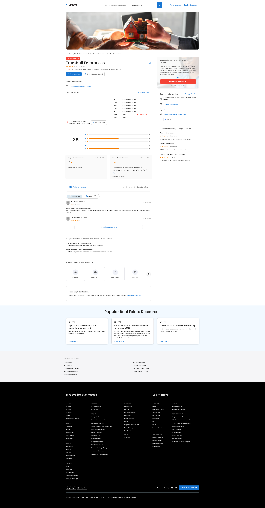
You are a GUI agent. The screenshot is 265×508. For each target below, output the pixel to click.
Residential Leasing (139, 365)
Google (169, 119)
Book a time (156, 415)
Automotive (128, 406)
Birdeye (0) (92, 196)
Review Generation (97, 423)
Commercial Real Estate (141, 368)
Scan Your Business (178, 426)
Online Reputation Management (101, 426)
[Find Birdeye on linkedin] (165, 487)
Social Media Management (99, 454)
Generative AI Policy (116, 497)
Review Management (98, 420)
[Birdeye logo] (72, 5)
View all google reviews (108, 227)
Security (92, 497)
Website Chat (95, 435)
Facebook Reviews (97, 445)
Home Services (129, 418)
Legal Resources (157, 443)
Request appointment (95, 74)
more (115, 173)
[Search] (159, 5)
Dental (126, 409)
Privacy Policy (84, 497)
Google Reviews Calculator (180, 417)
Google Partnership (72, 475)
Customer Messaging (98, 429)
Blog (153, 422)
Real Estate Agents (70, 375)
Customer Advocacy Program (181, 442)
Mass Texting (70, 435)
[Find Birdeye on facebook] (157, 487)
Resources (155, 418)
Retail (126, 434)
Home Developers (139, 362)
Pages (68, 415)
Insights (68, 452)
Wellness (127, 437)
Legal (126, 422)
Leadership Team (158, 409)
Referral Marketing (97, 432)
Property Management (72, 368)
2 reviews (81, 67)
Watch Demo (156, 412)
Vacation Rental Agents (140, 371)
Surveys (68, 449)
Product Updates (157, 428)
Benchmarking (70, 455)
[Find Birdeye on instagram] (168, 487)
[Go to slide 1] (177, 77)
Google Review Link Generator (181, 423)
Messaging (69, 446)
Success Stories (157, 434)
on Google (82, 202)
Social (68, 429)
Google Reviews (96, 438)
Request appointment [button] (171, 105)
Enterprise (94, 409)
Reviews (68, 409)
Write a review (176, 5)
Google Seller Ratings (73, 418)
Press (154, 425)
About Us (155, 406)
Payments (69, 438)
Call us (166, 110)
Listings (68, 406)
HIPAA (102, 497)
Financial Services (130, 412)
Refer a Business (177, 438)
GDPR (97, 497)
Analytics (69, 469)
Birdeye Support (177, 435)
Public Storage (128, 428)
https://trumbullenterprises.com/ (175, 114)
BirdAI (67, 466)
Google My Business (97, 442)
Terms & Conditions (72, 497)
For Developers (176, 432)
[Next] (149, 274)
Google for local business (99, 417)
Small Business (96, 406)
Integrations (70, 472)
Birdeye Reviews (157, 437)
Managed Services (177, 406)
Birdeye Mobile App (72, 479)
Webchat (69, 426)
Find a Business (176, 429)
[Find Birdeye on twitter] (161, 487)
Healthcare (127, 415)
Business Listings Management (101, 448)
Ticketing (69, 459)
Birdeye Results (157, 440)
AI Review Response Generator (181, 420)
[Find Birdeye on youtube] (172, 487)
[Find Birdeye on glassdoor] (176, 487)
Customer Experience (98, 451)
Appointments (70, 432)
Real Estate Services (97, 54)
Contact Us (156, 446)
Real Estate (83, 54)
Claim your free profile (177, 81)
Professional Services (178, 409)
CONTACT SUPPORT (189, 487)
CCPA (107, 497)
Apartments (68, 365)
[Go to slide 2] (178, 77)
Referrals (69, 412)
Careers (155, 431)
